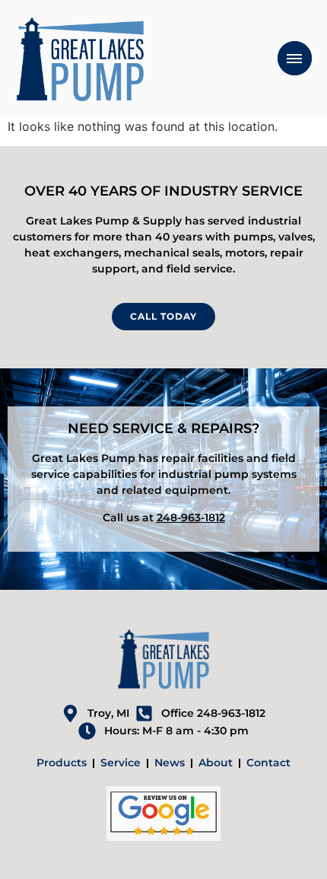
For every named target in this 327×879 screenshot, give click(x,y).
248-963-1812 (191, 517)
